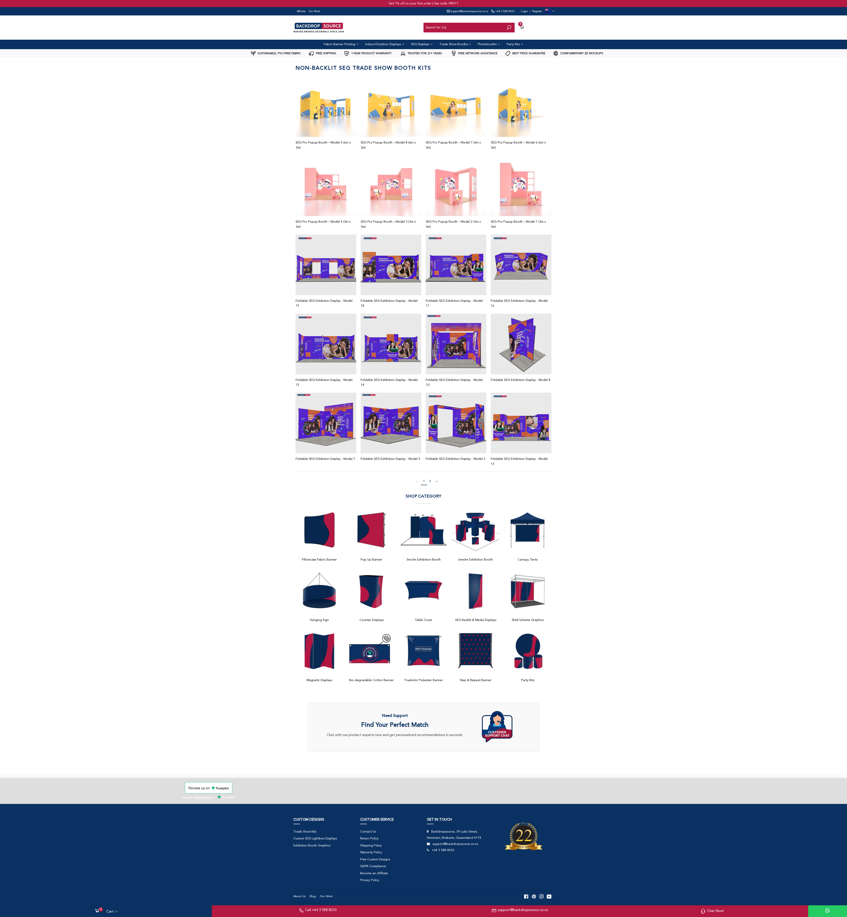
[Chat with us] (506, 727)
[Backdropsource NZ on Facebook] (526, 896)
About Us (299, 896)
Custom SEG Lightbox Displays (315, 838)
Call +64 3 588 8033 (321, 910)
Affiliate (301, 11)
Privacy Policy (369, 880)
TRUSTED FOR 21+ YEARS (424, 53)
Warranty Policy (371, 852)
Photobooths (487, 44)
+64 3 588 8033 (505, 11)
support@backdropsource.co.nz (469, 11)
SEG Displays (420, 44)
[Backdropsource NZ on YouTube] (549, 896)
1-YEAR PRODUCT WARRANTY (371, 53)
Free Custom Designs (375, 859)
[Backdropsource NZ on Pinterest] (534, 896)
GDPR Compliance (373, 866)
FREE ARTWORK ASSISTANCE (477, 53)
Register (537, 11)
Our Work (314, 11)
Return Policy (369, 838)
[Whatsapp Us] (827, 911)
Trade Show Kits (304, 831)
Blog (313, 896)
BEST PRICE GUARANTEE (528, 53)
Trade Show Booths (453, 44)
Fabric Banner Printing (340, 44)
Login (524, 11)
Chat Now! (715, 911)
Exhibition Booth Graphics (311, 845)
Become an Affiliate (374, 873)
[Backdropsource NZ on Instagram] (541, 896)
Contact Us (368, 831)
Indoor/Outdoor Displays (383, 44)
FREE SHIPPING (325, 53)
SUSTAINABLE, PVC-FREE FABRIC (279, 53)
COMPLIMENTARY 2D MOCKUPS (581, 53)
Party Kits (514, 44)
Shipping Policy (371, 845)
